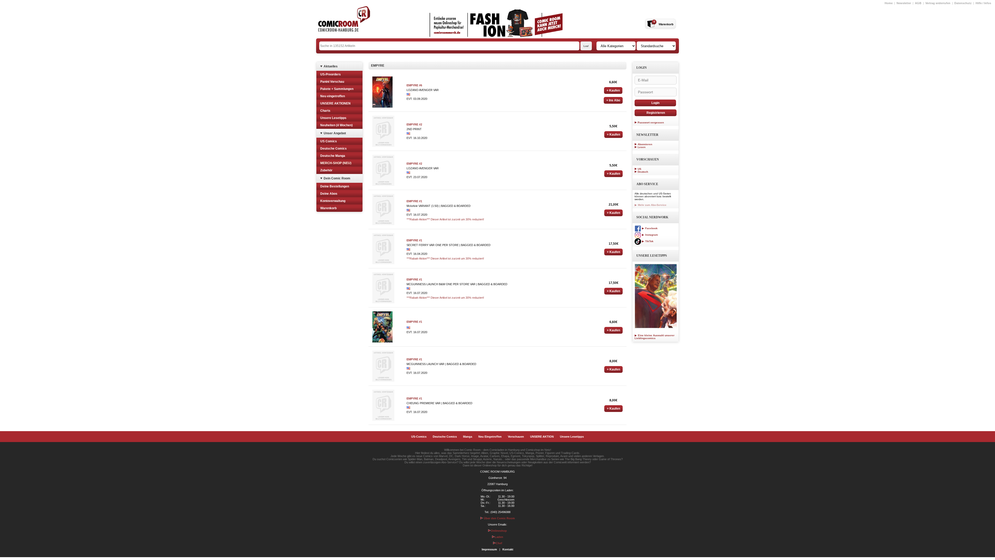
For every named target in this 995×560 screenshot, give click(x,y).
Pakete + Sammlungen (336, 89)
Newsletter (904, 3)
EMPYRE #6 (414, 85)
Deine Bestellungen (334, 186)
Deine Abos (328, 193)
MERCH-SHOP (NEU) (335, 163)
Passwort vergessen (651, 122)
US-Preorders (330, 74)
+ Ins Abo (613, 100)
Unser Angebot (335, 133)
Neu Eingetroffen (490, 436)
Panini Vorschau (332, 81)
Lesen (641, 147)
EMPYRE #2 (414, 124)
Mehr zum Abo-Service (651, 205)
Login (655, 103)
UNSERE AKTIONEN (335, 103)
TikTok (648, 241)
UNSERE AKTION (542, 436)
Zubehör (326, 170)
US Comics (328, 141)
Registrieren (655, 113)
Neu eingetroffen (332, 96)
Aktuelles (331, 66)
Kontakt (507, 549)
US (639, 168)
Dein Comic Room (337, 178)
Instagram (651, 234)
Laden (499, 536)
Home (889, 3)
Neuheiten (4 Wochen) (336, 125)
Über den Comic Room (499, 518)
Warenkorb (328, 208)
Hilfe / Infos (983, 3)
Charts (325, 111)
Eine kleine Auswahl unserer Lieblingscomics (654, 337)
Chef (499, 543)
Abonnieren (645, 144)
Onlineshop (499, 530)
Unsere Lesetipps (333, 118)
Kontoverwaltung (332, 201)
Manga (467, 436)
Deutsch (643, 171)
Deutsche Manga (332, 156)
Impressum (489, 549)
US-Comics (419, 436)
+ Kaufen (613, 90)
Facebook (651, 228)
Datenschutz (963, 3)
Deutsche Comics (333, 148)
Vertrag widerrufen (937, 3)
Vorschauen (516, 436)
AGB (918, 3)
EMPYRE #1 (414, 201)
